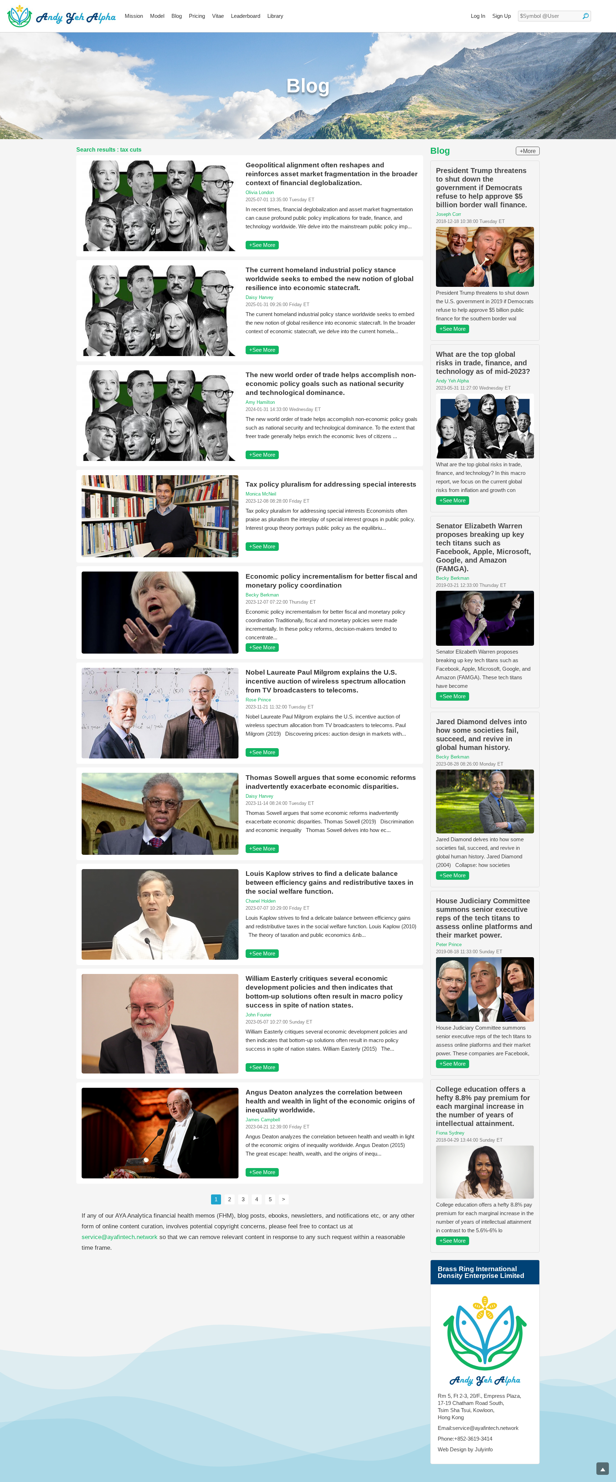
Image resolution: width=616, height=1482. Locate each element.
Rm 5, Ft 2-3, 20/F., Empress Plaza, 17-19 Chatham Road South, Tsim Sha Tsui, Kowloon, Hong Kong (479, 1406)
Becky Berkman (262, 595)
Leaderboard (245, 16)
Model (157, 16)
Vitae (218, 16)
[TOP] (602, 1468)
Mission (134, 16)
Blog (176, 16)
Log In (478, 16)
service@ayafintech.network (120, 1237)
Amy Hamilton (260, 402)
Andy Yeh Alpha (452, 381)
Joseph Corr (448, 214)
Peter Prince (449, 944)
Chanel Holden (261, 901)
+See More (262, 245)
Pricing (197, 16)
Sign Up (501, 16)
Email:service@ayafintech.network (478, 1428)
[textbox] (554, 16)
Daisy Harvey (259, 297)
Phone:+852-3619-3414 (465, 1439)
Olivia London (260, 192)
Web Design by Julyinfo (465, 1449)
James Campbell (263, 1119)
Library (275, 16)
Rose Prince (258, 699)
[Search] (585, 16)
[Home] (61, 16)
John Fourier (258, 1014)
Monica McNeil (261, 494)
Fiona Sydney (450, 1133)
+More (528, 151)
